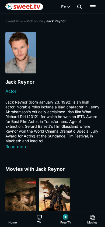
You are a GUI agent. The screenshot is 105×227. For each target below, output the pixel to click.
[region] (52, 201)
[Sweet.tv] (24, 6)
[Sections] (93, 6)
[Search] (79, 6)
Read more (16, 146)
